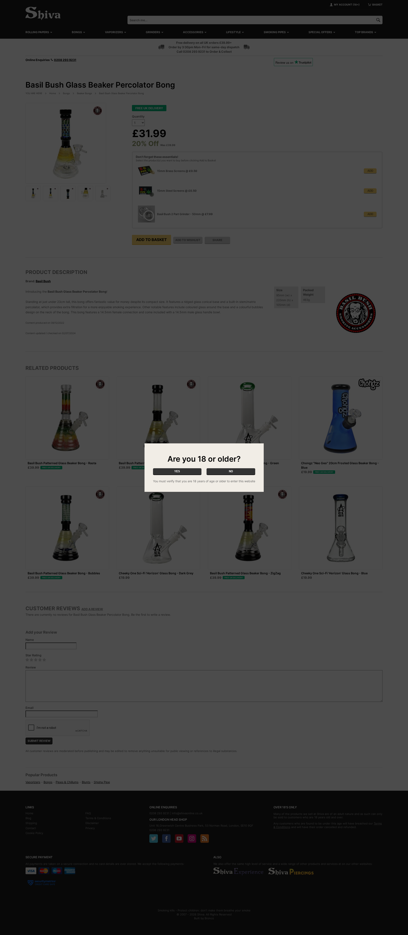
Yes (177, 471)
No (231, 471)
